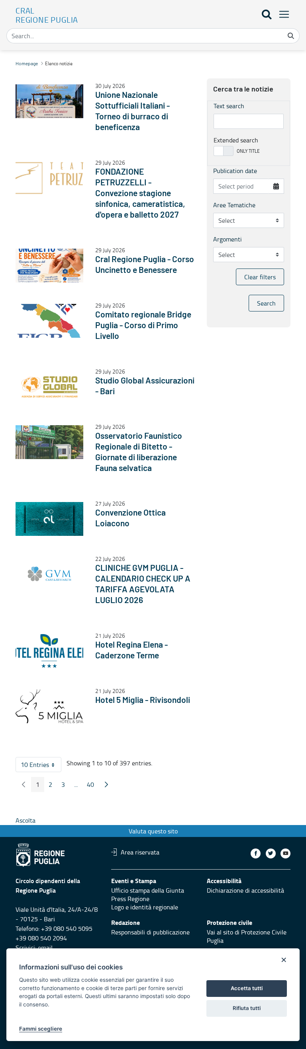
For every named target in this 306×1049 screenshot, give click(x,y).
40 (93, 786)
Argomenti (227, 239)
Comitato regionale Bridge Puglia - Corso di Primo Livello (143, 326)
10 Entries (41, 766)
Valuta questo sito (153, 831)
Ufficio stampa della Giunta (147, 890)
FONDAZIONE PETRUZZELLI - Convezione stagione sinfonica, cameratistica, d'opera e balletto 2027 (140, 193)
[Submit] (290, 35)
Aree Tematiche (234, 204)
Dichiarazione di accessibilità (245, 890)
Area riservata (140, 852)
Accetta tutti (247, 988)
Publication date (235, 170)
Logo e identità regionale (144, 907)
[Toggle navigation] (281, 14)
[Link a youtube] (285, 853)
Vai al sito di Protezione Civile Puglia (246, 936)
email (45, 947)
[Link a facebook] (256, 853)
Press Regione (130, 898)
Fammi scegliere (40, 1029)
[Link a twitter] (271, 853)
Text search (229, 105)
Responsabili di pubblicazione (150, 932)
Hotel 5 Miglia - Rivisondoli (142, 700)
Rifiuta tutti (247, 1008)
